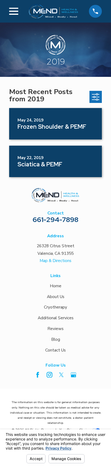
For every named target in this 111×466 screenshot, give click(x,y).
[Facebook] (37, 375)
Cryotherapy (55, 307)
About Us (55, 296)
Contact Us (55, 350)
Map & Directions (55, 260)
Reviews (55, 328)
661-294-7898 (55, 219)
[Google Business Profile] (73, 375)
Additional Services (56, 318)
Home (55, 286)
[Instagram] (49, 375)
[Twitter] (61, 375)
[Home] (53, 11)
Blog (55, 339)
